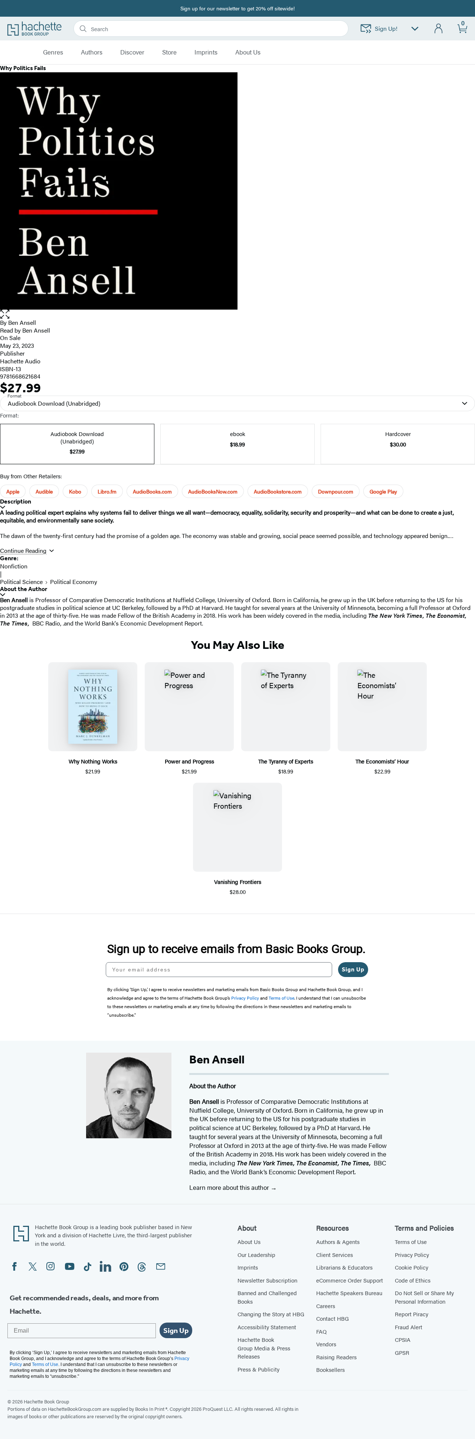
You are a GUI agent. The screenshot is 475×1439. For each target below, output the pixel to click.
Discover (132, 52)
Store (169, 52)
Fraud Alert (408, 1327)
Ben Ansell (22, 322)
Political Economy (73, 581)
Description (15, 501)
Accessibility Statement (267, 1327)
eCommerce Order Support (349, 1280)
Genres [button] (53, 52)
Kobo (75, 491)
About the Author (23, 589)
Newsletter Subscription (267, 1280)
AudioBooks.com (152, 491)
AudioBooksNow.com (213, 491)
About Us (249, 1241)
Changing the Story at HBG (271, 1314)
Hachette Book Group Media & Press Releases (264, 1348)
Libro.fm (107, 491)
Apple (12, 491)
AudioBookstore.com (278, 491)
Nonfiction (13, 566)
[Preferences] (414, 29)
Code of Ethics (412, 1280)
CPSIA (402, 1339)
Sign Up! (386, 28)
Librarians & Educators (344, 1267)
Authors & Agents (338, 1241)
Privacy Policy (412, 1254)
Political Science (21, 581)
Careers (325, 1306)
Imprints (205, 52)
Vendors (326, 1344)
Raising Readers (336, 1357)
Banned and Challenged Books (267, 1297)
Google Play (383, 491)
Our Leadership (256, 1254)
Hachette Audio (20, 361)
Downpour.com (335, 491)
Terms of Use (411, 1241)
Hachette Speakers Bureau (349, 1293)
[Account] (438, 28)
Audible (44, 491)
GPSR (402, 1352)
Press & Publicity (258, 1369)
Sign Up (353, 969)
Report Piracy (411, 1314)
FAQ (321, 1331)
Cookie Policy (411, 1267)
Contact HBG (332, 1318)
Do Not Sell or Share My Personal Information (424, 1297)
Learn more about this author (230, 1187)
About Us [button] (248, 52)
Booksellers (330, 1369)
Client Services (334, 1254)
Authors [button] (91, 52)
